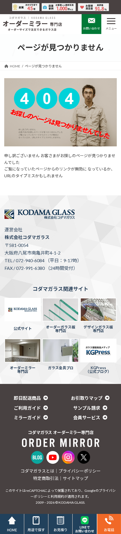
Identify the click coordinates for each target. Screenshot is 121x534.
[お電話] (109, 524)
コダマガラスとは (37, 470)
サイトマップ (75, 478)
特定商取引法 (46, 478)
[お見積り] (60, 524)
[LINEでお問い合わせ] (85, 524)
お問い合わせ (91, 28)
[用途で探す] (36, 524)
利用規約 (57, 496)
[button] (31, 398)
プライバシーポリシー (80, 470)
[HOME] (12, 524)
